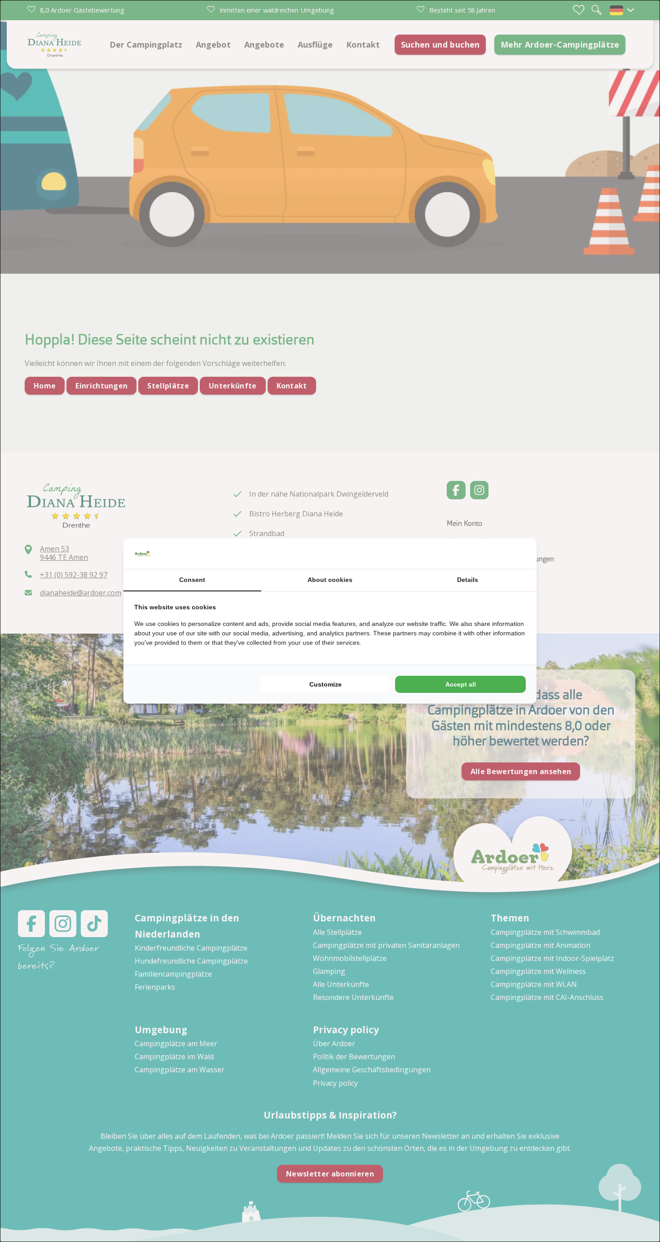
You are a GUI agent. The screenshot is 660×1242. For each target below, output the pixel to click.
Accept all (460, 684)
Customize (325, 684)
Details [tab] (467, 579)
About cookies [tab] (330, 579)
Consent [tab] (192, 579)
